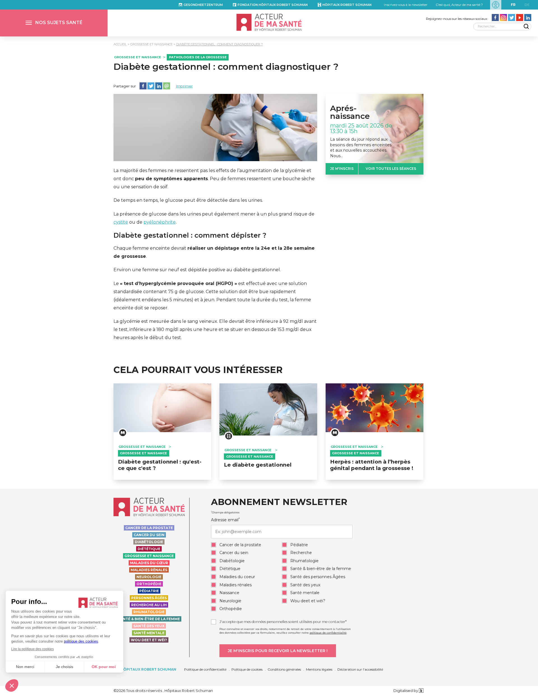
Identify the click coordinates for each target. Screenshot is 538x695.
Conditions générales (284, 669)
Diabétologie (149, 542)
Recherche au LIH (149, 605)
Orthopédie (148, 584)
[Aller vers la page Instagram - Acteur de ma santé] (503, 17)
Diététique (149, 549)
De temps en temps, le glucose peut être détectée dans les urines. (188, 200)
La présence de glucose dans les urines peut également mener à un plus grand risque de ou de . (213, 218)
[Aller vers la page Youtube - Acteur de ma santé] (519, 17)
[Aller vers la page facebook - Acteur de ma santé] (495, 17)
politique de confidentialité (328, 632)
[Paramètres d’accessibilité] (495, 5)
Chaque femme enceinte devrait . (214, 252)
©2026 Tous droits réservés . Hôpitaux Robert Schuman (163, 690)
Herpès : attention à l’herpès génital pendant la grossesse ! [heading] (371, 464)
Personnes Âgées (149, 598)
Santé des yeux (148, 626)
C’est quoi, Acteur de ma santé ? (459, 5)
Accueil (120, 44)
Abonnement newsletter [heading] (279, 502)
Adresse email (225, 519)
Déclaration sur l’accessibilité (360, 669)
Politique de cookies (247, 669)
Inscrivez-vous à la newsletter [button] (405, 5)
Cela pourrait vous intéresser (198, 369)
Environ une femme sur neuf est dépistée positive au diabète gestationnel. (197, 269)
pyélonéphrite (159, 222)
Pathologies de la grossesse (198, 57)
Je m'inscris (342, 168)
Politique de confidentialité (205, 669)
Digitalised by (406, 690)
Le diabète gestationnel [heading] (257, 465)
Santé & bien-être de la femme (149, 619)
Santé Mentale (148, 633)
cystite (120, 222)
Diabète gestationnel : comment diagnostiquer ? (219, 44)
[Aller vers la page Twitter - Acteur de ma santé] (511, 17)
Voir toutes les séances (391, 168)
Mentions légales (319, 669)
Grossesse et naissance (151, 44)
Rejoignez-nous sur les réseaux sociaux (456, 19)
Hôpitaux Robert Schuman (347, 5)
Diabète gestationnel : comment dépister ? (189, 235)
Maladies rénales (149, 570)
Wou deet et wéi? (149, 640)
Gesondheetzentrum (203, 5)
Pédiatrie (149, 591)
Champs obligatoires (225, 512)
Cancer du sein (149, 535)
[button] (54, 23)
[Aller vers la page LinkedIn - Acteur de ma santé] (527, 17)
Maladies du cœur (149, 563)
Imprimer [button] (184, 86)
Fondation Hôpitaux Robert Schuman (273, 5)
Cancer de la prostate (149, 528)
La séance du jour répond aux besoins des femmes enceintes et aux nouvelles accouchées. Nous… (360, 147)
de (527, 5)
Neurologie (148, 577)
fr (513, 5)
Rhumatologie (148, 612)
